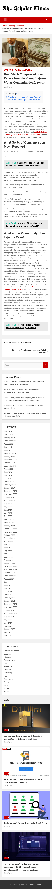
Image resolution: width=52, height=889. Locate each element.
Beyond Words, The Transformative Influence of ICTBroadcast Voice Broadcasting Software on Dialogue (21, 867)
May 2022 (8, 551)
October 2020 (9, 610)
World (6, 691)
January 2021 (9, 601)
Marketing (27, 70)
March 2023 (9, 519)
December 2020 (10, 604)
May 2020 (8, 623)
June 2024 (8, 472)
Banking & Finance (12, 70)
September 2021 (10, 576)
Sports (6, 682)
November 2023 (10, 494)
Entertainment (9, 660)
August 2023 (9, 504)
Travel (6, 688)
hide (17, 94)
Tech (6, 685)
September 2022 (10, 538)
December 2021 (10, 566)
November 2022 (10, 532)
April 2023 (8, 516)
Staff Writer (8, 87)
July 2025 (8, 447)
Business (7, 654)
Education (8, 657)
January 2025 (9, 456)
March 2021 (9, 595)
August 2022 (9, 541)
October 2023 (9, 497)
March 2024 (9, 482)
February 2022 (10, 560)
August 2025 (9, 444)
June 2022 (8, 547)
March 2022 (9, 557)
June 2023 (8, 510)
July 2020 (8, 620)
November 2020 (10, 607)
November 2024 (10, 460)
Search (45, 365)
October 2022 (9, 535)
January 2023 (9, 525)
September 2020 (10, 613)
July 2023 (8, 507)
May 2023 (8, 513)
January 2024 (9, 488)
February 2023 (10, 522)
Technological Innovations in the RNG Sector (26, 823)
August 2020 (9, 617)
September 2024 (10, 466)
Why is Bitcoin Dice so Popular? (19, 342)
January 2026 (9, 438)
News (6, 676)
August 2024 (9, 469)
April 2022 (8, 554)
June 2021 (8, 585)
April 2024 (8, 478)
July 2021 (8, 582)
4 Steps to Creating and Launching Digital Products (29, 351)
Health (6, 663)
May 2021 (8, 588)
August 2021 (9, 579)
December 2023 (10, 491)
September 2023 (10, 500)
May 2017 (8, 632)
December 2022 (10, 529)
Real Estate (8, 679)
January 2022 (9, 563)
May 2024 (8, 475)
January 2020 (9, 629)
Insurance (8, 666)
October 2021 (9, 573)
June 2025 (8, 450)
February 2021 (10, 598)
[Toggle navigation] (5, 20)
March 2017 (9, 635)
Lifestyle (7, 670)
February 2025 (10, 453)
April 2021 (8, 591)
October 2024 (9, 463)
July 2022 (8, 544)
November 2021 (10, 569)
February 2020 (10, 626)
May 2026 (8, 431)
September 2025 (10, 441)
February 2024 (10, 485)
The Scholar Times (33, 885)
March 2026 (9, 434)
